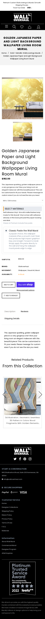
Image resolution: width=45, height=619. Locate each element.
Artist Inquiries (7, 553)
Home (4, 53)
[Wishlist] (21, 27)
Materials (5, 531)
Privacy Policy (7, 519)
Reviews (24, 311)
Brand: (5, 266)
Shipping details (11, 318)
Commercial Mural (9, 545)
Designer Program (9, 549)
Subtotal (6, 259)
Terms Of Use (7, 523)
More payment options (25, 290)
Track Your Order (19, 8)
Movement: (6, 270)
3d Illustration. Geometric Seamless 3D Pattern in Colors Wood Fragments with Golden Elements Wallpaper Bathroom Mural (22, 420)
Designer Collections (10, 507)
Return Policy (7, 515)
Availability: (7, 274)
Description (9, 311)
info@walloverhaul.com (13, 479)
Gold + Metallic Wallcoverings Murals (25, 53)
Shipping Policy (8, 511)
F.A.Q (4, 526)
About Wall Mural (8, 541)
